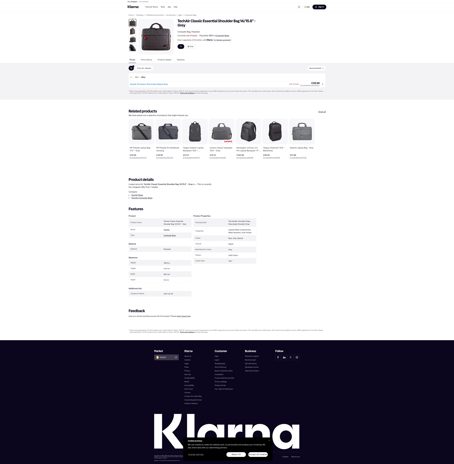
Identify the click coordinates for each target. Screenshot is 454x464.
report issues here (183, 316)
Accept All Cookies (258, 454)
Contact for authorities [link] (193, 396)
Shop (163, 7)
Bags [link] (180, 15)
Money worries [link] (220, 385)
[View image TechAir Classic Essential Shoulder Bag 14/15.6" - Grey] (132, 23)
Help (175, 7)
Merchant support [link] (252, 356)
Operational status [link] (252, 371)
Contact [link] (187, 393)
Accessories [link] (171, 15)
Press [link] (186, 367)
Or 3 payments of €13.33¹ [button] (138, 157)
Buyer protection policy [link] (224, 371)
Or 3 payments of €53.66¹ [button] (244, 157)
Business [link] (250, 351)
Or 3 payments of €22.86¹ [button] (271, 157)
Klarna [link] (131, 15)
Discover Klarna (152, 7)
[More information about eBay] (131, 77)
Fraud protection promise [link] (224, 378)
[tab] (132, 59)
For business (143, 2)
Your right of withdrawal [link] (224, 389)
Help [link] (216, 356)
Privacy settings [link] (221, 382)
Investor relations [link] (191, 403)
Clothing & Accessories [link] (155, 15)
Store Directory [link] (220, 367)
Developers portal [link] (251, 367)
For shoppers (132, 2)
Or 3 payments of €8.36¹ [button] (218, 157)
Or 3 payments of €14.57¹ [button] (191, 157)
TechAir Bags (137, 195)
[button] (307, 7)
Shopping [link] (139, 15)
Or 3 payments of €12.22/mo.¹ (310, 85)
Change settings (196, 454)
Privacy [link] (187, 371)
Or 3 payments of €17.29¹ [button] (298, 157)
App (169, 7)
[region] (228, 448)
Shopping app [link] (220, 364)
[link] (278, 357)
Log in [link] (217, 360)
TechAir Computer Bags (141, 198)
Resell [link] (186, 382)
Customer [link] (221, 351)
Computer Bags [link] (190, 15)
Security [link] (187, 374)
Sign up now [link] (298, 455)
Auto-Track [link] (188, 389)
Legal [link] (186, 364)
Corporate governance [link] (193, 400)
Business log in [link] (250, 360)
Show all (322, 112)
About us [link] (187, 356)
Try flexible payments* (222, 40)
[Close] (269, 440)
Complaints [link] (219, 374)
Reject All (236, 454)
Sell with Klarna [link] (251, 364)
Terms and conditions (187, 93)
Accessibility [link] (189, 385)
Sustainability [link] (189, 378)
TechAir (167, 230)
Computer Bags (222, 35)
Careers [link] (187, 360)
